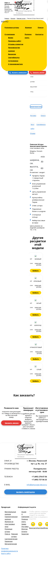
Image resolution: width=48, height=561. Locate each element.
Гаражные (9, 541)
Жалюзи (28, 27)
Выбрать (36, 271)
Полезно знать (24, 520)
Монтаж (24, 529)
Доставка (33, 116)
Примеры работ (14, 41)
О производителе (15, 64)
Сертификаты (14, 57)
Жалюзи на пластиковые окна (10, 524)
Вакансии (12, 54)
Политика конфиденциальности (9, 549)
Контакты (39, 34)
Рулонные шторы (12, 27)
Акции (23, 512)
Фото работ (32, 125)
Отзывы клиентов (15, 44)
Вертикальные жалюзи (10, 513)
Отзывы (32, 133)
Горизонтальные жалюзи (11, 518)
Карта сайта (5, 553)
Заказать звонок (38, 73)
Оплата (43, 116)
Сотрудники (13, 61)
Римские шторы (14, 535)
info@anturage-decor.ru (37, 484)
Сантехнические (11, 539)
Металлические (11, 544)
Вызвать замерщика (19, 73)
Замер (23, 524)
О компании (10, 34)
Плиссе (40, 27)
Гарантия (25, 534)
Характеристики (36, 107)
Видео (10, 38)
